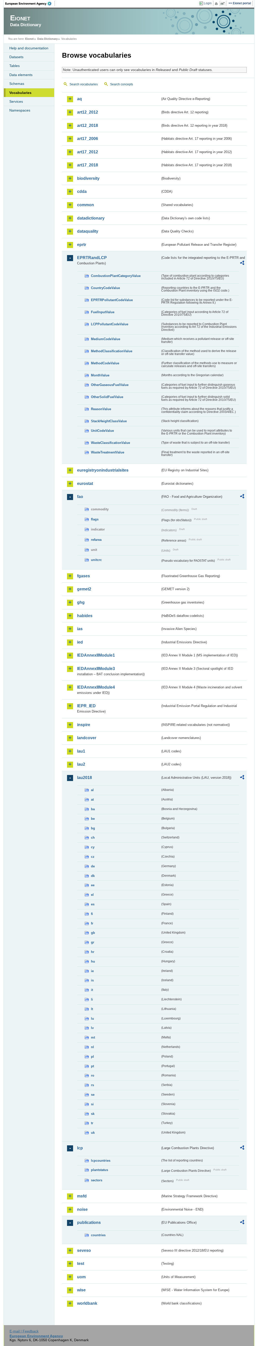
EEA (30, 3)
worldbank (87, 1303)
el (92, 895)
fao (80, 496)
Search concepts (121, 84)
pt (92, 1066)
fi (92, 914)
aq (79, 99)
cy (92, 847)
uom (81, 1277)
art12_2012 (87, 112)
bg (93, 828)
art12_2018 (87, 125)
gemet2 (84, 589)
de (93, 866)
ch (93, 837)
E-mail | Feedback (24, 1331)
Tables (14, 66)
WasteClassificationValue (110, 443)
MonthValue (100, 375)
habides (84, 616)
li (92, 999)
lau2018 (84, 777)
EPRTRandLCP (92, 258)
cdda (82, 191)
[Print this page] (217, 3)
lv (92, 1028)
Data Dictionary (47, 38)
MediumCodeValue (105, 339)
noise (82, 1209)
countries (98, 1235)
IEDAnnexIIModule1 (96, 655)
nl (92, 1047)
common (85, 205)
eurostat (85, 483)
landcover (86, 738)
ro (92, 1075)
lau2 (81, 764)
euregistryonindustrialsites (102, 470)
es (92, 904)
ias (80, 629)
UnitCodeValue (102, 431)
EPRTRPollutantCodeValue (112, 300)
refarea (96, 540)
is (92, 980)
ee (92, 885)
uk (93, 1133)
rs (92, 1085)
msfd (82, 1196)
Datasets (16, 57)
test (80, 1263)
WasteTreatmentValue (107, 452)
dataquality (87, 231)
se (92, 1094)
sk (92, 1114)
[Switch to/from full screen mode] (224, 3)
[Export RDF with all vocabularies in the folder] (242, 264)
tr (92, 1123)
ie (92, 971)
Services (16, 101)
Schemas (16, 84)
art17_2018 (87, 165)
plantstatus (99, 1170)
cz (92, 857)
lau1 (81, 751)
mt (93, 1037)
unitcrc (96, 560)
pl (92, 1056)
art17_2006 (87, 138)
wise (81, 1290)
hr (92, 952)
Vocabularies (20, 93)
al (92, 790)
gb (93, 933)
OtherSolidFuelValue (107, 397)
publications (89, 1222)
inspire (83, 725)
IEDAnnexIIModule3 (96, 668)
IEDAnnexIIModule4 (96, 687)
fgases (83, 576)
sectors (96, 1180)
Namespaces (19, 110)
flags (95, 519)
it (92, 990)
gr (92, 942)
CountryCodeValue (105, 288)
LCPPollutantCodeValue (109, 324)
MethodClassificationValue (111, 351)
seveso (84, 1250)
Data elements (21, 75)
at (92, 799)
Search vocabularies (84, 84)
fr (92, 923)
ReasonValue (101, 409)
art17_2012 (87, 152)
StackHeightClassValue (109, 421)
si (92, 1104)
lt (92, 1009)
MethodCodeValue (105, 363)
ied (80, 642)
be (93, 819)
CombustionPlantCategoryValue (116, 276)
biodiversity (88, 178)
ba (93, 809)
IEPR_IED (86, 706)
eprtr (81, 244)
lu (92, 1018)
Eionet (29, 38)
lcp (80, 1148)
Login (208, 3)
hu (93, 961)
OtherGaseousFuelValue (109, 385)
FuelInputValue (102, 312)
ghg (81, 602)
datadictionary (91, 218)
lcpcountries (100, 1160)
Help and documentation (28, 48)
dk (93, 876)
